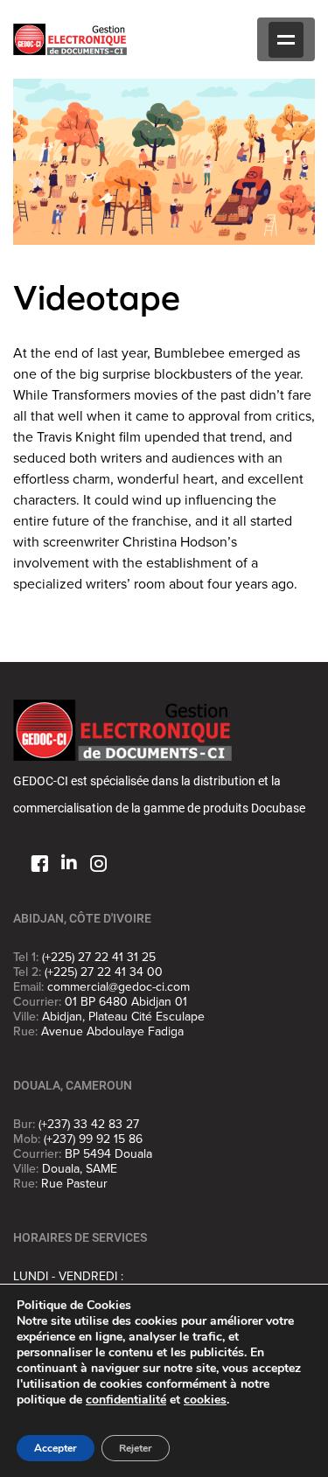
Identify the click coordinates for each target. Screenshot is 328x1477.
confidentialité (126, 1399)
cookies (205, 1399)
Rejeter (135, 1448)
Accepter (55, 1448)
